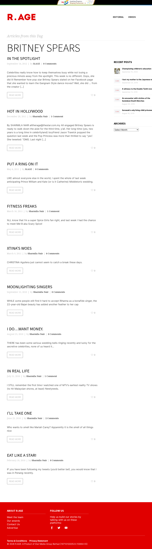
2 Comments (52, 418)
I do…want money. (25, 328)
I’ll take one (19, 413)
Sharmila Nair (40, 116)
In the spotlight (23, 58)
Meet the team (15, 517)
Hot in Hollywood (25, 111)
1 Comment (57, 116)
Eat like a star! (21, 455)
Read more (15, 95)
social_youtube (66, 528)
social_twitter (59, 528)
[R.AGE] (21, 17)
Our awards (13, 520)
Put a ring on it (22, 164)
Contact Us (13, 524)
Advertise (12, 527)
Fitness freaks (22, 206)
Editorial (118, 16)
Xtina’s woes (19, 248)
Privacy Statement (38, 541)
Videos (132, 16)
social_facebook (52, 528)
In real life (18, 371)
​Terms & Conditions (17, 541)
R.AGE (36, 63)
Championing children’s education (136, 69)
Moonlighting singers (29, 286)
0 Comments (50, 63)
